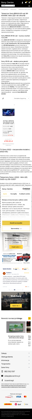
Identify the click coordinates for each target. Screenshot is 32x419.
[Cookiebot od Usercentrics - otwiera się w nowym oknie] (23, 189)
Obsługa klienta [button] (7, 357)
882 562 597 (9, 371)
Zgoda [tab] (5, 193)
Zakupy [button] (4, 353)
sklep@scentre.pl (12, 376)
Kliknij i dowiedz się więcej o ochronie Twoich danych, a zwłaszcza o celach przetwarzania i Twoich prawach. (13, 386)
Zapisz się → (16, 305)
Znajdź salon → (16, 247)
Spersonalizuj (15, 228)
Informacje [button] (5, 360)
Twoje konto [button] (5, 364)
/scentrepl (9, 380)
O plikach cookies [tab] (24, 193)
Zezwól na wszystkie (16, 223)
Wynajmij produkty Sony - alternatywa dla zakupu (16, 337)
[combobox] (21, 98)
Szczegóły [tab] (13, 193)
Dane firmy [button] (5, 367)
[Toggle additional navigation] (29, 6)
